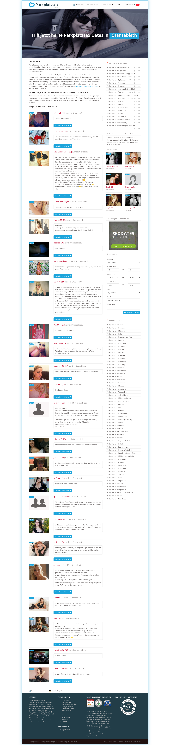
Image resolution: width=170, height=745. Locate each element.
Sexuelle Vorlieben (67, 706)
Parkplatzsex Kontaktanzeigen (87, 86)
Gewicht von (111, 282)
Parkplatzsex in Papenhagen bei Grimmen (123, 95)
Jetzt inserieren (66, 710)
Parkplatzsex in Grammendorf (123, 68)
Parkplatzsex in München (116, 331)
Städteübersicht (92, 5)
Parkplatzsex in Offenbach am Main (120, 493)
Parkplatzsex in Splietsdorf (120, 80)
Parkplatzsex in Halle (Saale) (117, 413)
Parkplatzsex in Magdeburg (117, 416)
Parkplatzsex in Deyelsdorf (123, 71)
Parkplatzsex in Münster (116, 380)
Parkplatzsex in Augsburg (116, 389)
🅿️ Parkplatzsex (78, 5)
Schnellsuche (66, 700)
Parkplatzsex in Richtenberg (123, 123)
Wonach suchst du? (108, 5)
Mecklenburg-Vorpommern (60, 691)
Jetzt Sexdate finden (132, 313)
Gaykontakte (66, 730)
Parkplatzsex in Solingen (116, 474)
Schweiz (64, 722)
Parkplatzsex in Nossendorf (123, 101)
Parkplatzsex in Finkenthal (123, 116)
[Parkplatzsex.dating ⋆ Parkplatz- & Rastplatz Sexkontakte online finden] (43, 5)
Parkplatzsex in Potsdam (116, 444)
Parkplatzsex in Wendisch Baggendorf (123, 74)
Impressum (137, 742)
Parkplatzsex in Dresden (116, 355)
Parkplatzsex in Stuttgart (116, 340)
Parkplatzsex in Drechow (123, 86)
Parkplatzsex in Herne (115, 477)
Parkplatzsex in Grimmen (120, 98)
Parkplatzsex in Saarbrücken (117, 447)
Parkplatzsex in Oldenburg (116, 459)
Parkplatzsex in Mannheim (116, 386)
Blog (119, 5)
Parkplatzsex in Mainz (115, 422)
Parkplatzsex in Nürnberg (116, 361)
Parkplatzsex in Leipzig (115, 352)
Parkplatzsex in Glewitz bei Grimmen (123, 77)
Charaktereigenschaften (69, 704)
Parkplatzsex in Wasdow (120, 92)
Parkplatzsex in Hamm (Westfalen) (119, 450)
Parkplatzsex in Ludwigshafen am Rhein (121, 453)
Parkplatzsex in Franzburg (123, 110)
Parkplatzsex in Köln (114, 334)
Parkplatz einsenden (68, 708)
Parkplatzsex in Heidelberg (117, 471)
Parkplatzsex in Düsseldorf (117, 343)
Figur (108, 289)
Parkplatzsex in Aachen (115, 404)
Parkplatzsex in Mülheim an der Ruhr (120, 456)
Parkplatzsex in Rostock (115, 435)
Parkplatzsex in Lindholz (123, 104)
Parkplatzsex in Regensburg (117, 480)
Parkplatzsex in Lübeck (115, 426)
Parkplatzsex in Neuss (115, 484)
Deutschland (66, 718)
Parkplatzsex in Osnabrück (116, 462)
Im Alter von (111, 267)
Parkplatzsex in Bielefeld (116, 374)
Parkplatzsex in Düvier (123, 113)
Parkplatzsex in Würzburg (116, 499)
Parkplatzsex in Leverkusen (117, 465)
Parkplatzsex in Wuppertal (116, 371)
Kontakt (120, 742)
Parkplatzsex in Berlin (115, 325)
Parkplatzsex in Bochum (115, 367)
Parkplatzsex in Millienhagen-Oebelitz (123, 126)
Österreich (65, 720)
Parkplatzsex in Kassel (115, 438)
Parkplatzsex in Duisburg (116, 364)
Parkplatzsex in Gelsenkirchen (118, 395)
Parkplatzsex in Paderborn (116, 487)
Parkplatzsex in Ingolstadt (116, 490)
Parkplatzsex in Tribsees (123, 83)
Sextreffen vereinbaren (62, 125)
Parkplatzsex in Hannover (116, 358)
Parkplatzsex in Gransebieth (80, 691)
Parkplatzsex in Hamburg (116, 328)
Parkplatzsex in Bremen (115, 349)
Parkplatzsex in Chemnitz (116, 410)
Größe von (111, 274)
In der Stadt (111, 304)
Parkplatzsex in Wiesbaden (117, 392)
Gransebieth (78, 113)
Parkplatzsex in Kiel (114, 407)
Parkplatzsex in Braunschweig (118, 401)
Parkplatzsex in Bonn (114, 377)
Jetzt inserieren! (131, 5)
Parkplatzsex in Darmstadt (116, 468)
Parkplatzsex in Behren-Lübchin (123, 119)
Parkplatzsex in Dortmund (116, 346)
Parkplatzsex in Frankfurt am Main (119, 337)
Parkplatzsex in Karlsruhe (116, 383)
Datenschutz (128, 742)
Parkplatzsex (35, 691)
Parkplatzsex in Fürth (114, 496)
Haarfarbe (110, 297)
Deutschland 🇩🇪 (46, 691)
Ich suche (110, 259)
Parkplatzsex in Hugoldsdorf (123, 107)
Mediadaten (112, 742)
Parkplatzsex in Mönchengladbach (119, 398)
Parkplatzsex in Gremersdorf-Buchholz (123, 89)
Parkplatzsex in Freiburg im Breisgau (120, 419)
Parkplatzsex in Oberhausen (117, 432)
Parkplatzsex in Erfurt (115, 429)
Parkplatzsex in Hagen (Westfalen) (119, 441)
